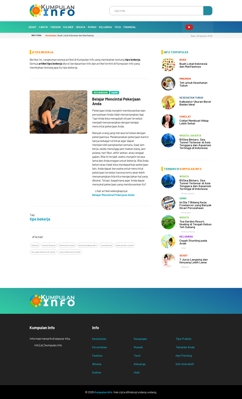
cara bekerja (106, 245)
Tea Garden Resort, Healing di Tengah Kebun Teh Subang (195, 224)
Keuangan (101, 92)
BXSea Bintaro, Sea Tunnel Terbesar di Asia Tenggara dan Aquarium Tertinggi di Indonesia (195, 144)
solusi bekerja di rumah (69, 252)
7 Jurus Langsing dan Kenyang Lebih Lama (193, 261)
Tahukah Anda (185, 347)
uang (182, 198)
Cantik (43, 27)
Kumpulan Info (103, 392)
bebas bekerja (48, 245)
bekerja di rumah (67, 245)
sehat (183, 255)
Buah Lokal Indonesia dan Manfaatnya (69, 35)
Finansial (129, 27)
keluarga (186, 236)
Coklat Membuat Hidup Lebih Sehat (194, 122)
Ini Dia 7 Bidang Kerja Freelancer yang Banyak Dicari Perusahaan (195, 205)
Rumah (92, 27)
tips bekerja (40, 219)
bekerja (35, 245)
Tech (117, 27)
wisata (184, 176)
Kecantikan (99, 347)
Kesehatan (99, 338)
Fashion (56, 27)
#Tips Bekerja (42, 52)
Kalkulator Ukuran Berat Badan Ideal (195, 103)
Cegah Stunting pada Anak (193, 242)
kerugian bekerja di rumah (43, 252)
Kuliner (68, 27)
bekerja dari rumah (124, 245)
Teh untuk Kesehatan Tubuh (193, 84)
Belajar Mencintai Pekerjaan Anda (116, 101)
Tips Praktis (183, 338)
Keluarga (105, 27)
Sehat (32, 27)
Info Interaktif (185, 364)
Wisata (80, 27)
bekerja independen (88, 245)
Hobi (137, 372)
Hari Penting (184, 355)
